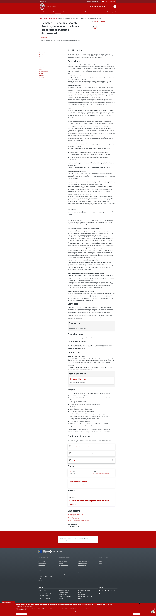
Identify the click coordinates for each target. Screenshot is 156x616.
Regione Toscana (43, 1)
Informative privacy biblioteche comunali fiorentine (78, 520)
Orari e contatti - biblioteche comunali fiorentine (78, 518)
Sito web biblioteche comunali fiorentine (76, 514)
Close (139, 603)
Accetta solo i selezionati (21, 614)
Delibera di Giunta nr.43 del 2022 (79, 453)
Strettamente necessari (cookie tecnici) (25, 606)
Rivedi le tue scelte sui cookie (8, 602)
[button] (114, 6)
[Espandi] (152, 611)
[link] (108, 1)
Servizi (45, 18)
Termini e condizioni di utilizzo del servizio (81, 446)
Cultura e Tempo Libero (53, 18)
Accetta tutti (136, 614)
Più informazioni (109, 604)
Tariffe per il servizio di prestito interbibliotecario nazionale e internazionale (89, 460)
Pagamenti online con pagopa (74, 516)
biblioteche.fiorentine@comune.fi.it (100, 473)
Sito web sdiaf (70, 517)
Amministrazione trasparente (92, 1)
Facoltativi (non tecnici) (21, 609)
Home (41, 18)
